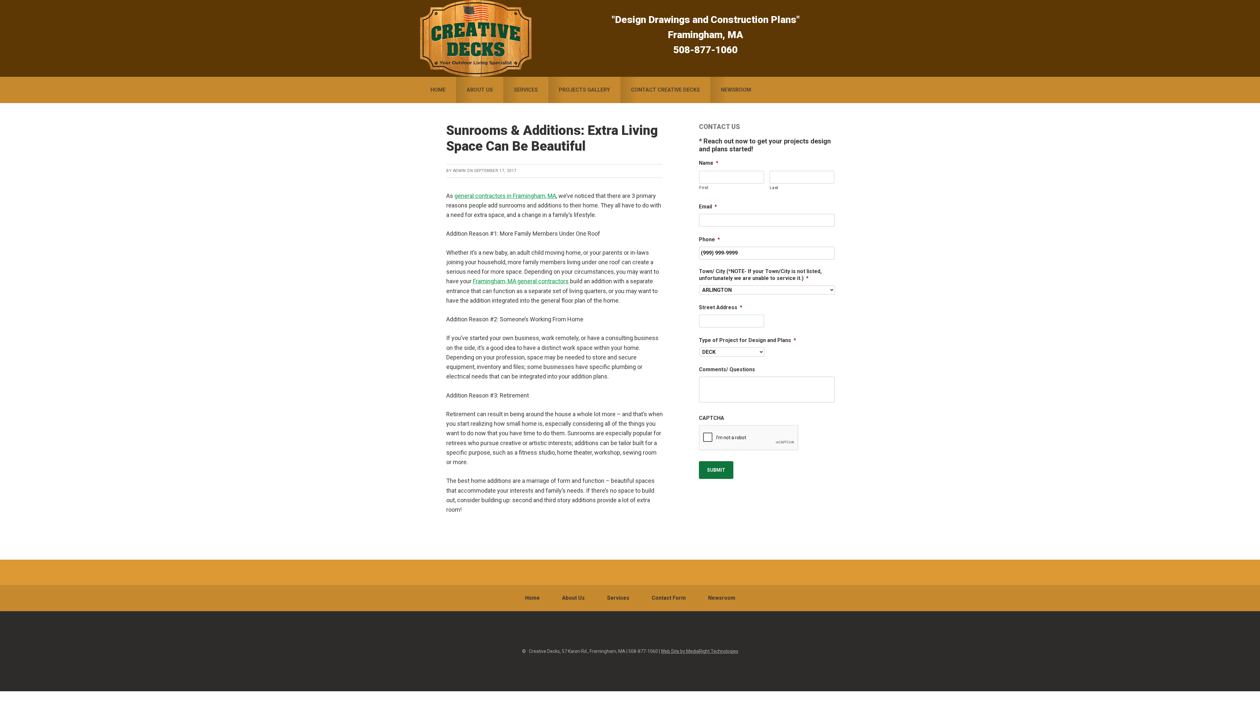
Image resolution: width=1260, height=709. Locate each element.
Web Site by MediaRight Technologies (699, 651)
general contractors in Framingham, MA (505, 195)
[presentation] (749, 438)
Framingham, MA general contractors (521, 281)
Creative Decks (476, 38)
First (703, 187)
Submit (716, 470)
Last (774, 187)
